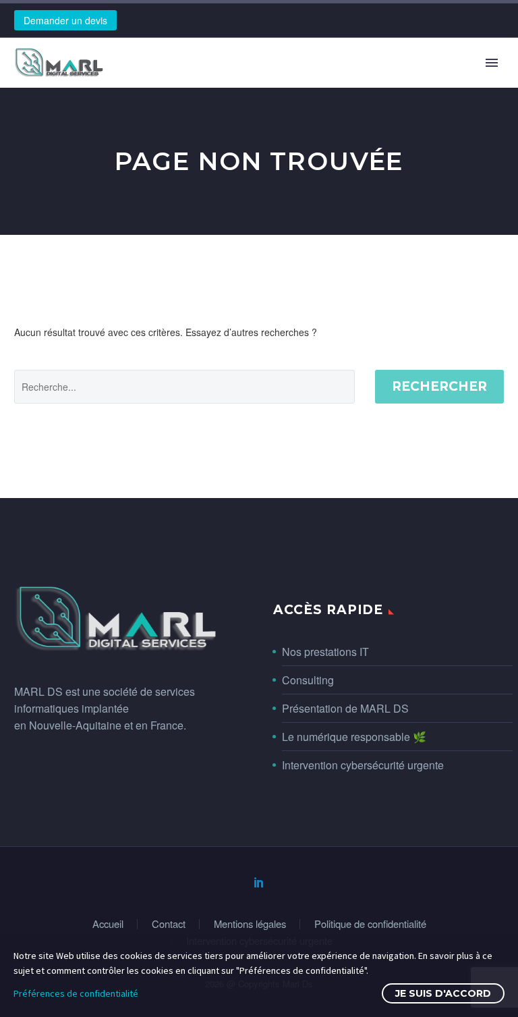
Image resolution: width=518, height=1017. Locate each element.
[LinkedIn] (259, 882)
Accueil (107, 924)
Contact (168, 924)
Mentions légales (250, 924)
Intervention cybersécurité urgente (363, 765)
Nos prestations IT (325, 651)
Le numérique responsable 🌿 (354, 736)
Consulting (308, 680)
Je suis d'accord (443, 993)
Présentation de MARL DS (345, 708)
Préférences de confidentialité (75, 993)
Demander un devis (65, 20)
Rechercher (439, 386)
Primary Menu (492, 63)
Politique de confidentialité (370, 924)
